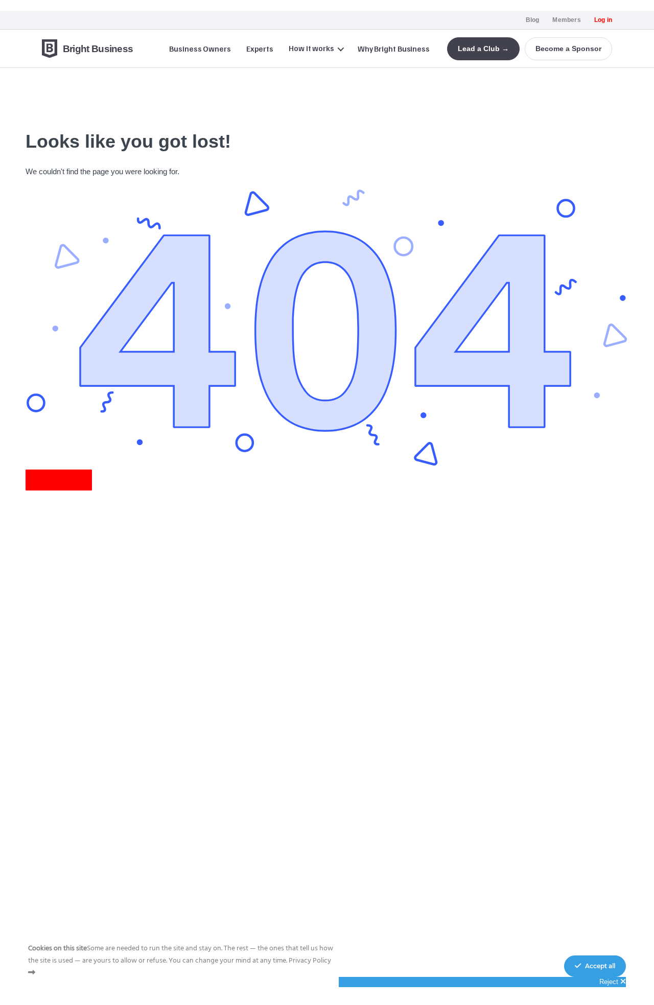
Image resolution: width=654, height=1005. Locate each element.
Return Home (58, 480)
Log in (603, 20)
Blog (533, 20)
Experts (259, 48)
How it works (311, 48)
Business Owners (200, 48)
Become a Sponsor (568, 48)
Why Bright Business (394, 48)
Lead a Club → (483, 48)
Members (566, 20)
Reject (609, 982)
